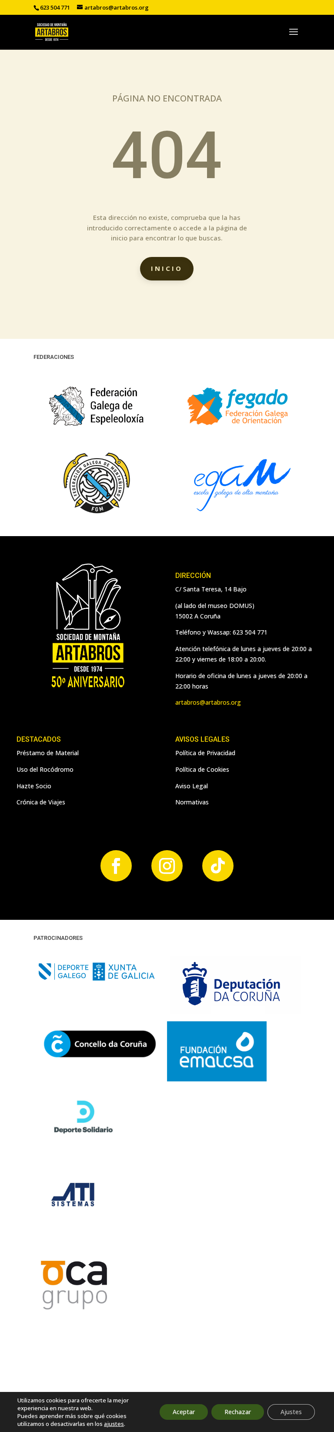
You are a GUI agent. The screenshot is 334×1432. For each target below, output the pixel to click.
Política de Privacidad (205, 753)
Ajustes (291, 1412)
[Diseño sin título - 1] (73, 1310)
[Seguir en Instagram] (167, 865)
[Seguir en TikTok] (218, 865)
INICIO (167, 268)
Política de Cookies (202, 769)
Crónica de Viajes (41, 802)
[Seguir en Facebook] (116, 865)
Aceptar (184, 1412)
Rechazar (237, 1412)
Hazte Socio (34, 786)
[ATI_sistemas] (73, 1220)
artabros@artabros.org (208, 702)
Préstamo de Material (48, 753)
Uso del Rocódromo (45, 769)
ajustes (114, 1424)
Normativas (192, 802)
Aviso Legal (191, 786)
